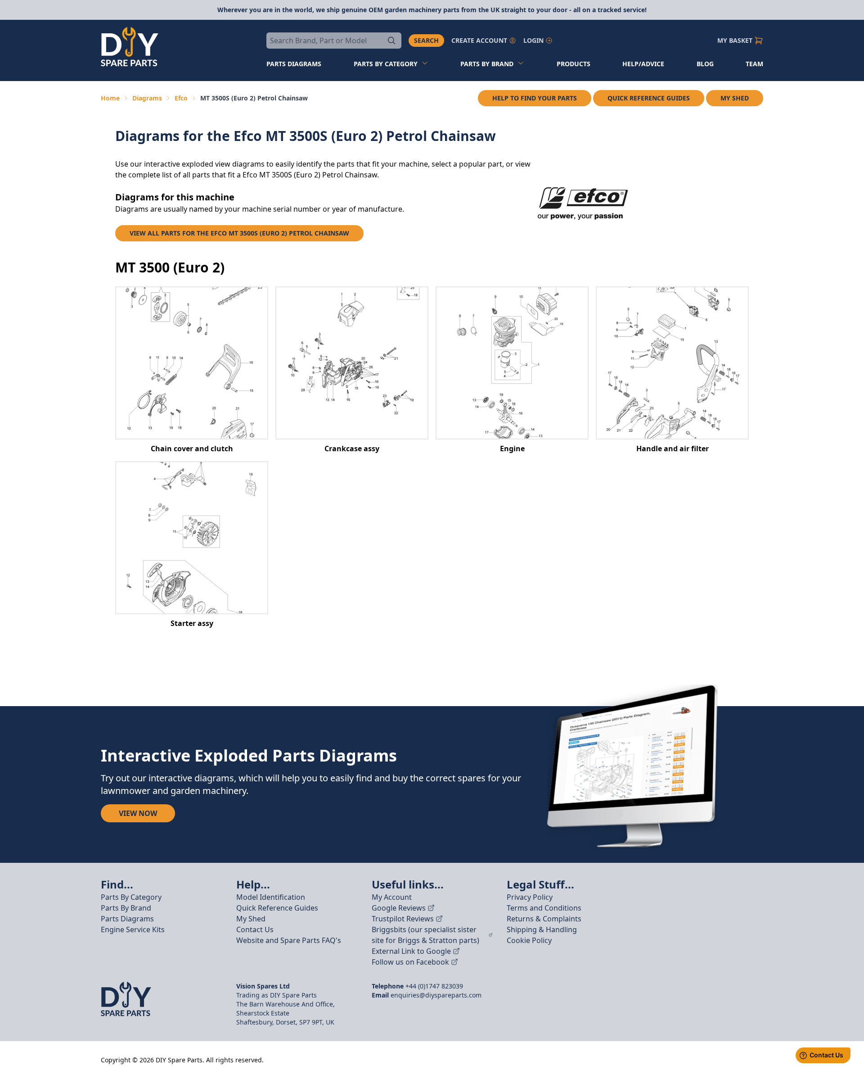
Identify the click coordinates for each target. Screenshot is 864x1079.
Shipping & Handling (542, 929)
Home (110, 98)
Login (533, 40)
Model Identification (270, 897)
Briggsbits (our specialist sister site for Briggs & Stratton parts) (425, 935)
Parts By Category (131, 897)
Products (573, 63)
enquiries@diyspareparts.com (436, 995)
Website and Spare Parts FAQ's (288, 940)
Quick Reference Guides (649, 98)
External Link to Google (411, 951)
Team (754, 63)
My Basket (734, 40)
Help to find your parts (534, 98)
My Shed (734, 98)
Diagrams (147, 98)
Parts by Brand (486, 63)
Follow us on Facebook (410, 962)
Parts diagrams (293, 63)
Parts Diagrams (127, 919)
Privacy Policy (530, 897)
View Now (138, 813)
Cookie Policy (529, 940)
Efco (181, 98)
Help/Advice (643, 63)
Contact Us (255, 929)
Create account (479, 40)
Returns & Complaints (544, 919)
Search (426, 40)
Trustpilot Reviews (403, 919)
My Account (392, 897)
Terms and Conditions (544, 908)
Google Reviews (399, 908)
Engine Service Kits (133, 929)
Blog (705, 63)
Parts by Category (386, 63)
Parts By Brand (126, 908)
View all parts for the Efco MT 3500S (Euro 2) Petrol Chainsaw (239, 233)
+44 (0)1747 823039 (434, 986)
